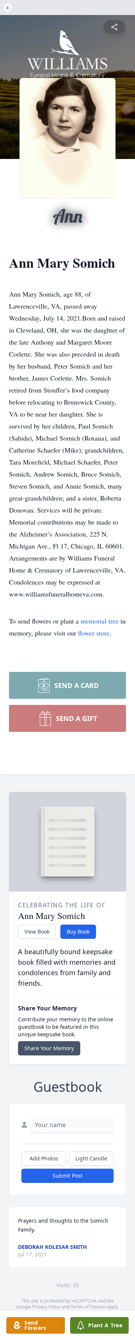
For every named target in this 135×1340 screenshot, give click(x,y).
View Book (37, 931)
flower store (94, 632)
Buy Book (78, 931)
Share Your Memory (49, 1048)
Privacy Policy (46, 1307)
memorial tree (99, 620)
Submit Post (67, 1175)
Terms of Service (87, 1307)
